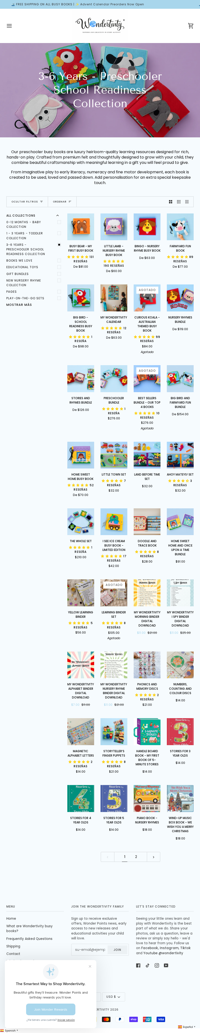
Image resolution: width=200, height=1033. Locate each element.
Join (117, 950)
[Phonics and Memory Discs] (147, 665)
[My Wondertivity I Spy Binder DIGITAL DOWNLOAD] (180, 592)
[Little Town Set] (114, 455)
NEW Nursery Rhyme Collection (23, 282)
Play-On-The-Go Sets (25, 298)
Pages (11, 292)
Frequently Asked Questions (29, 938)
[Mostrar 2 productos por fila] (171, 202)
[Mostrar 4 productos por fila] (188, 202)
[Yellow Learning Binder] (80, 592)
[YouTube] (166, 965)
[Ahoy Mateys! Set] (180, 455)
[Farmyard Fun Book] (180, 226)
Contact (13, 954)
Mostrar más (19, 305)
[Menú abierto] (13, 26)
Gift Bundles (17, 274)
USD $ (111, 997)
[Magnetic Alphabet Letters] (80, 731)
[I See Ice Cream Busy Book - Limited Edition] (114, 521)
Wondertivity (97, 1009)
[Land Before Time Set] (147, 455)
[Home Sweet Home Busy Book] (80, 455)
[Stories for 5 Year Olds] (114, 798)
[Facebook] (138, 965)
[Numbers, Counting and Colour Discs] (180, 665)
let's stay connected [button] (156, 906)
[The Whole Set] (80, 521)
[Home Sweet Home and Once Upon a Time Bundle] (180, 521)
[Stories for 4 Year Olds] (80, 798)
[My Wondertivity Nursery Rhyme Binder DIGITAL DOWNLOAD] (114, 665)
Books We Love (19, 260)
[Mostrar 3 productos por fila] (179, 202)
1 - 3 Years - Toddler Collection (24, 235)
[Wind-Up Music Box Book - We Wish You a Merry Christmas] (180, 798)
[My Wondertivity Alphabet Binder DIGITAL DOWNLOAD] (80, 665)
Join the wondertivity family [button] (97, 906)
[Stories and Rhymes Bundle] (80, 378)
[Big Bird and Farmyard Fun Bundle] (180, 378)
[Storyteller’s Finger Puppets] (114, 731)
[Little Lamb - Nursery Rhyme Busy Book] (114, 226)
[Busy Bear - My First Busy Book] (80, 226)
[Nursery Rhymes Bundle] (180, 297)
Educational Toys (22, 267)
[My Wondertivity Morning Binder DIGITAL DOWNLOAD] (147, 592)
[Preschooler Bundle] (114, 378)
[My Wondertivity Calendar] (114, 297)
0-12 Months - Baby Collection (23, 224)
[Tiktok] (147, 965)
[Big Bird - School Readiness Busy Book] (80, 297)
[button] (78, 257)
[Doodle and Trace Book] (147, 521)
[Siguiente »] (153, 857)
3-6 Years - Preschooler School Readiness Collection (25, 249)
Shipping (13, 946)
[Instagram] (157, 965)
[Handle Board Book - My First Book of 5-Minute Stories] (147, 731)
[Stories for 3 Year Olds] (180, 731)
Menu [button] (10, 906)
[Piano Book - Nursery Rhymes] (147, 798)
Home (11, 918)
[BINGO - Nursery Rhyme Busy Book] (147, 226)
